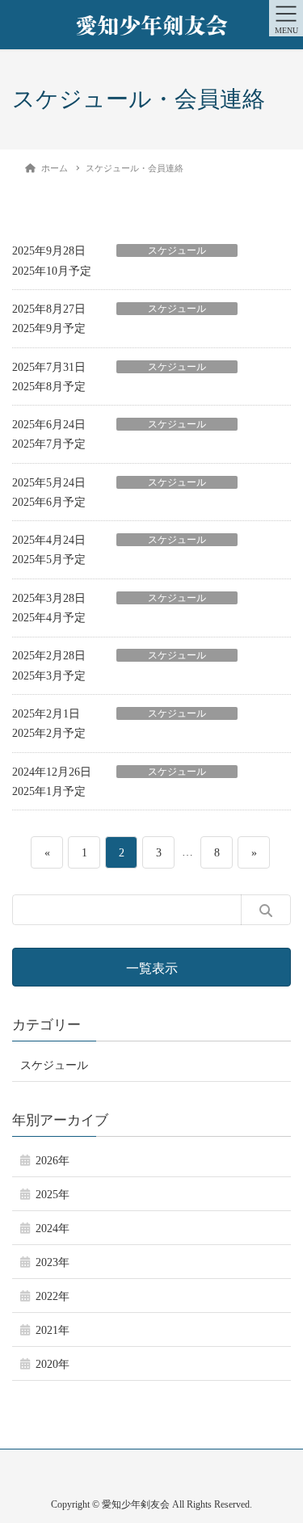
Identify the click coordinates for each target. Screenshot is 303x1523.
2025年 (52, 1195)
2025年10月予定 (51, 271)
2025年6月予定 (49, 502)
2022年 (52, 1296)
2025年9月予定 (49, 328)
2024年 (52, 1228)
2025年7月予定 (49, 444)
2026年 (52, 1161)
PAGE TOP (279, 1463)
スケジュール (177, 250)
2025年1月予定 (49, 791)
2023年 (52, 1262)
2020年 (52, 1364)
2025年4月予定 (49, 618)
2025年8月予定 (49, 387)
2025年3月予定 (49, 676)
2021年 (52, 1330)
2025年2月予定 (49, 733)
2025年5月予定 (49, 559)
